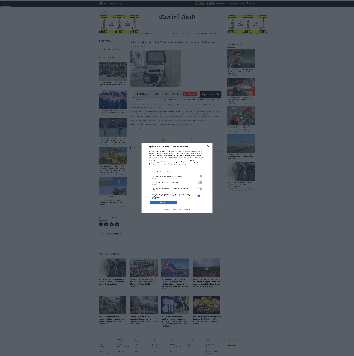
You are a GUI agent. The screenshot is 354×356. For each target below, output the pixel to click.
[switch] (199, 176)
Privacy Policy (187, 209)
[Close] (209, 147)
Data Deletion (167, 209)
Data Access (177, 209)
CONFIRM (163, 202)
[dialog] (177, 178)
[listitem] (177, 172)
